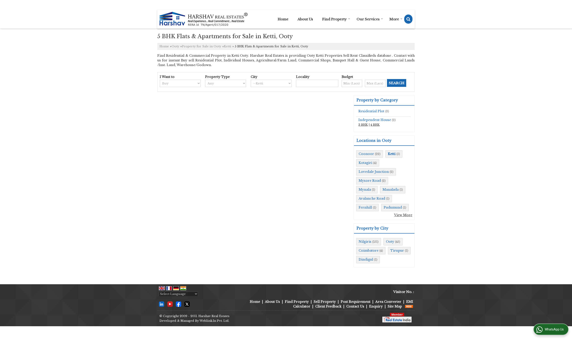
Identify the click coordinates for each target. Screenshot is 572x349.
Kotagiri (365, 163)
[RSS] (409, 306)
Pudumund (393, 207)
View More (403, 215)
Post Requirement (355, 302)
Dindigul (366, 259)
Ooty (175, 46)
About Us (305, 19)
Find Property (334, 19)
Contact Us (355, 306)
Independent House (374, 120)
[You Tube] (170, 304)
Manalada (391, 190)
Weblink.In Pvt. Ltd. (214, 320)
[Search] (408, 19)
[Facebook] (178, 304)
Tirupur (397, 251)
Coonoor (366, 154)
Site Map (395, 306)
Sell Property (325, 302)
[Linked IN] (161, 304)
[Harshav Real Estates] (204, 19)
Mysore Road (370, 181)
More (394, 19)
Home (283, 19)
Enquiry (376, 306)
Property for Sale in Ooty (201, 46)
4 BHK (375, 124)
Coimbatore (369, 251)
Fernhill (365, 207)
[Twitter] (187, 304)
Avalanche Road (372, 198)
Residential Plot (371, 111)
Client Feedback (328, 306)
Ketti (227, 46)
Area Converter (388, 302)
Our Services (368, 19)
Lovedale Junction (374, 172)
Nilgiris (365, 242)
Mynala (365, 190)
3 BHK (363, 124)
